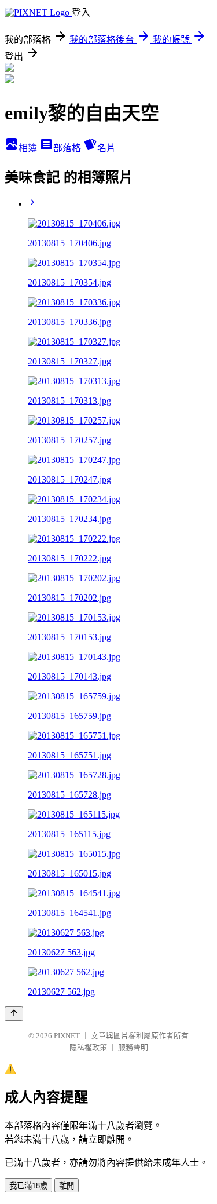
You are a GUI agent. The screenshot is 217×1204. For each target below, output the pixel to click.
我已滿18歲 (28, 1185)
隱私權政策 (88, 1047)
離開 (66, 1185)
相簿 (29, 148)
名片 (106, 148)
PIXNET (67, 1035)
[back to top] (14, 1013)
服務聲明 (133, 1047)
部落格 (68, 148)
